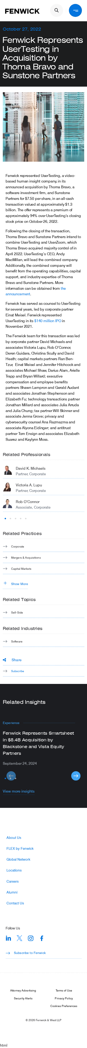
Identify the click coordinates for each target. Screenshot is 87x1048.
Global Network (18, 859)
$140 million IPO (47, 320)
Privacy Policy (64, 998)
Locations (14, 870)
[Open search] (56, 10)
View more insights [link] (19, 791)
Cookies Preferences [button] (63, 1006)
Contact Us (15, 903)
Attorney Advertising (23, 990)
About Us (13, 837)
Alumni (11, 892)
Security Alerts (23, 998)
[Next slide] (76, 775)
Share (17, 659)
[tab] (5, 518)
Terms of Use (64, 990)
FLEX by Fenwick (20, 848)
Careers (12, 881)
